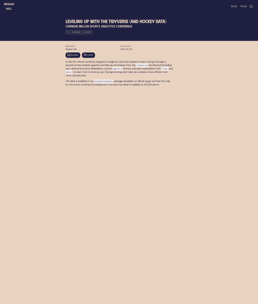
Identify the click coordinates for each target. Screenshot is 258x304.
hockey (87, 32)
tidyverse (76, 32)
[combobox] (251, 6)
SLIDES (74, 55)
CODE (89, 55)
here (147, 81)
